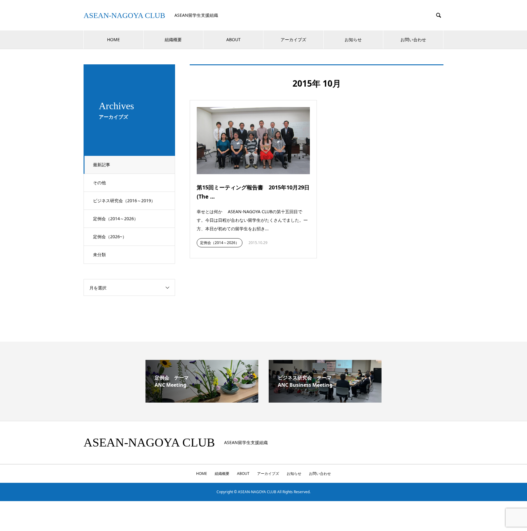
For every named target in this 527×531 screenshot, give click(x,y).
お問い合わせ (413, 39)
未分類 (99, 254)
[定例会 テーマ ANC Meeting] (201, 400)
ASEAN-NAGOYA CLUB (124, 15)
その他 (99, 182)
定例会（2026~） (110, 236)
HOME (113, 39)
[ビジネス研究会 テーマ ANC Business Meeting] (325, 400)
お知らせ (353, 39)
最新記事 (101, 164)
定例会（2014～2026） (115, 218)
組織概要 (173, 39)
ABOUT (233, 39)
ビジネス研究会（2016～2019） (124, 200)
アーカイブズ (293, 39)
